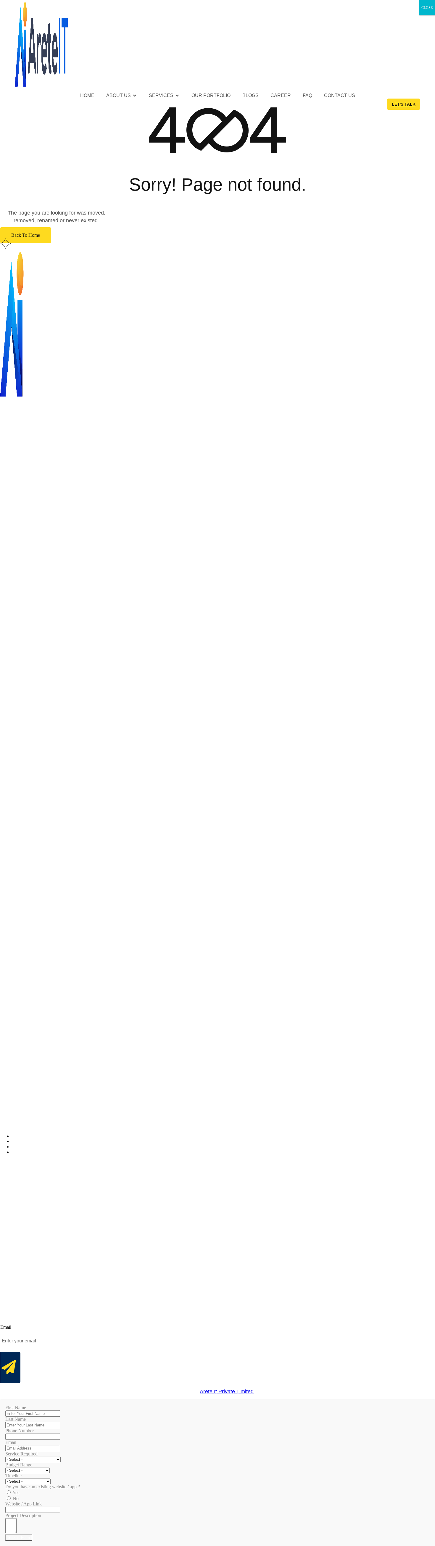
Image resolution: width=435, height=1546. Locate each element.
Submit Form (19, 1537)
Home (87, 95)
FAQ (307, 95)
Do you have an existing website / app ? (42, 1486)
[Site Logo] (41, 87)
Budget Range (18, 1464)
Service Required (21, 1453)
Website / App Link (23, 1503)
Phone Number (19, 1430)
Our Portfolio (211, 95)
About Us (118, 95)
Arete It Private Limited (227, 1391)
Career (280, 95)
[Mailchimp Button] (10, 1367)
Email (10, 1442)
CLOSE (427, 8)
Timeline (13, 1475)
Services (161, 95)
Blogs (250, 95)
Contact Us (339, 95)
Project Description (23, 1515)
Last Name (15, 1419)
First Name (15, 1407)
